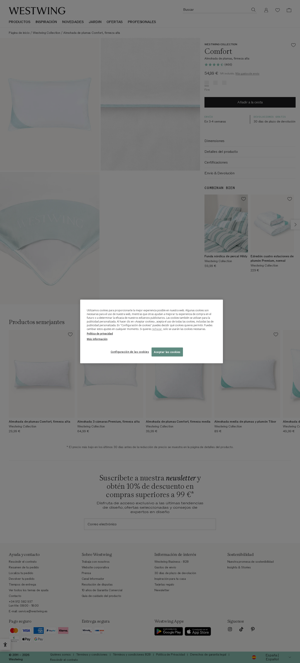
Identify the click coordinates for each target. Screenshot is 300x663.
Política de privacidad (100, 333)
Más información (97, 339)
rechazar (157, 329)
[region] (151, 331)
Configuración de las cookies (130, 351)
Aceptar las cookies (167, 351)
